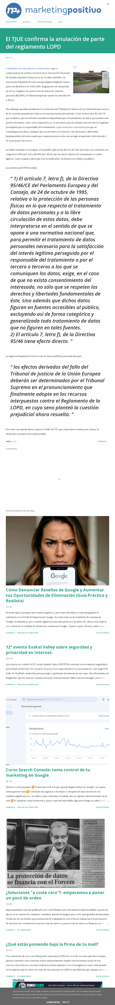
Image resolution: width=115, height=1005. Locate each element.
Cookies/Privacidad (44, 22)
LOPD (14, 441)
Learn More (53, 1002)
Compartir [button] (101, 441)
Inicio (61, 22)
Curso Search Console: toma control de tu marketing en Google (48, 772)
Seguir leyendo (102, 633)
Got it (66, 1002)
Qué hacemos (11, 22)
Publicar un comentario (27, 633)
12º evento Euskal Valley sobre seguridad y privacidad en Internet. (49, 649)
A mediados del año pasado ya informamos (28, 68)
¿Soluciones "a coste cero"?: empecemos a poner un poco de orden (55, 895)
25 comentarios (24, 976)
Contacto (27, 22)
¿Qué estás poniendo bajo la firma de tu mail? (52, 944)
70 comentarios (24, 930)
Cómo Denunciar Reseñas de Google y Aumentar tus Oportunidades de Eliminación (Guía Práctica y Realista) (57, 595)
